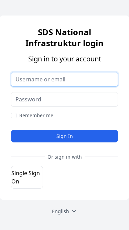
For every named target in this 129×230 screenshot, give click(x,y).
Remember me (36, 115)
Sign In (64, 136)
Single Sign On (25, 177)
